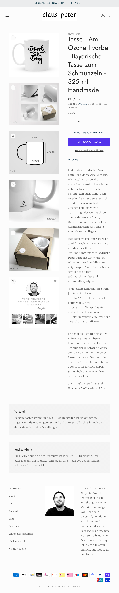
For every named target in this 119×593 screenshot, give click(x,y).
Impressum (15, 488)
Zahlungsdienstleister (21, 533)
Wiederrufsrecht (17, 541)
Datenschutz (15, 526)
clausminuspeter (53, 586)
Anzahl (72, 113)
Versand (83, 104)
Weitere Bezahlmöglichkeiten (89, 150)
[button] (7, 15)
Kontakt (13, 503)
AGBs (11, 518)
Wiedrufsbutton (17, 548)
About (12, 496)
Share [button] (75, 159)
